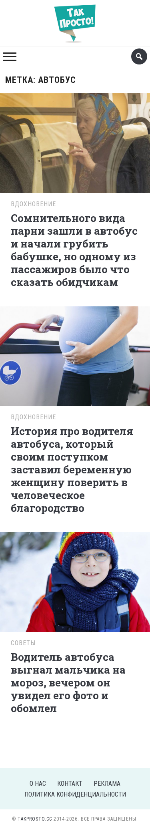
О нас (38, 783)
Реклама (107, 783)
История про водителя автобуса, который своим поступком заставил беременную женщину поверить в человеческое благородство (72, 469)
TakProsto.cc (35, 819)
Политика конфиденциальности (75, 794)
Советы (23, 643)
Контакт (69, 783)
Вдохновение (33, 204)
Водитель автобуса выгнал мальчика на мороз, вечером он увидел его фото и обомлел (68, 682)
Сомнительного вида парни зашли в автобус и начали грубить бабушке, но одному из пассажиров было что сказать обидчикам (74, 250)
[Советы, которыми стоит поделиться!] (75, 19)
